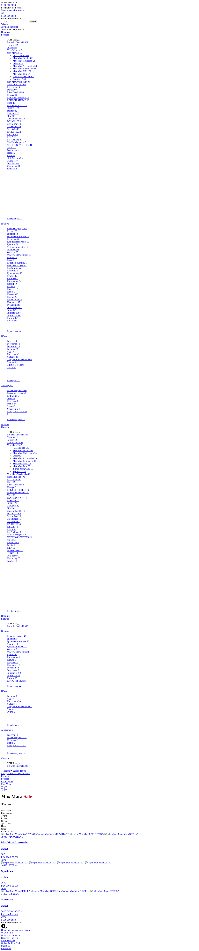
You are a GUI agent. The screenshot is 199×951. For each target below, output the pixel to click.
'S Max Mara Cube (23, 76)
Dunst (12, 89)
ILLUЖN (12, 134)
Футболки (14, 315)
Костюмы (12, 270)
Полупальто (14, 299)
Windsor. (12, 168)
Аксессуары (7, 385)
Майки (12, 284)
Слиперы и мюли (16, 365)
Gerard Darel (14, 124)
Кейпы (12, 257)
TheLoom (13, 113)
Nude (11, 103)
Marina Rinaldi (16, 84)
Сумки (12, 406)
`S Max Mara (21, 55)
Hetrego (12, 95)
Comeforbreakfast (16, 118)
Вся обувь (13, 380)
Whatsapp (15, 771)
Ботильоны (13, 346)
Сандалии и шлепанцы (19, 359)
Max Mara (14, 53)
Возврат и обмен (9, 938)
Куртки (12, 276)
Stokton (12, 110)
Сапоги (11, 362)
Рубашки (13, 305)
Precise (11, 153)
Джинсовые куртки (18, 241)
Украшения (14, 409)
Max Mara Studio (23, 58)
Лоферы (12, 357)
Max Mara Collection (25, 60)
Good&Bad (13, 129)
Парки (11, 291)
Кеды (11, 351)
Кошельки (13, 396)
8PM (10, 116)
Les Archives (14, 139)
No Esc (11, 147)
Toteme (12, 47)
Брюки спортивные (18, 236)
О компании (7, 932)
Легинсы (12, 278)
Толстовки (14, 307)
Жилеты (12, 252)
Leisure (18, 63)
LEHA (11, 137)
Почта (23, 771)
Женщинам (6, 10)
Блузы (12, 231)
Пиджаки (12, 662)
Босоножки (13, 343)
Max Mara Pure (21, 74)
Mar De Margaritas (16, 142)
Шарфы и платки (17, 411)
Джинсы (13, 244)
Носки (11, 286)
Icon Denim (14, 87)
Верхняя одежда (17, 228)
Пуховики (13, 302)
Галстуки (12, 735)
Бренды (5, 34)
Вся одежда (14, 331)
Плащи (12, 297)
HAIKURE (14, 132)
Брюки (12, 234)
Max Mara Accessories (25, 66)
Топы (11, 310)
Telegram (5, 771)
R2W (11, 155)
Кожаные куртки (17, 263)
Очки (11, 398)
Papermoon (13, 150)
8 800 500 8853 (8, 5)
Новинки (5, 32)
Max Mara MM (22, 71)
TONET (12, 160)
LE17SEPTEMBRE (18, 97)
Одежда (5, 223)
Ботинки (13, 349)
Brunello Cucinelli (17, 42)
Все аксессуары (16, 419)
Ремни (11, 403)
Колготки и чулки (17, 265)
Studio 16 (5, 946)
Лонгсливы (14, 281)
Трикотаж (14, 312)
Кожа (10, 260)
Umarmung (13, 166)
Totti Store (13, 163)
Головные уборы (17, 390)
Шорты (12, 318)
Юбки (12, 320)
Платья (12, 294)
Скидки (5, 427)
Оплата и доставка (10, 935)
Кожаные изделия (16, 393)
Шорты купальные (17, 681)
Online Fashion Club (10, 943)
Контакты (6, 948)
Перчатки (12, 401)
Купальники (14, 273)
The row (12, 45)
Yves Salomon (15, 50)
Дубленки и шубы (17, 247)
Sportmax (19, 79)
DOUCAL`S (14, 121)
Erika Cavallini (15, 92)
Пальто (12, 289)
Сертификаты (8, 940)
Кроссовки (14, 354)
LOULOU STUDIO (18, 100)
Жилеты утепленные (19, 255)
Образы (5, 424)
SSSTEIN (13, 108)
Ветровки (13, 239)
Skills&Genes (15, 158)
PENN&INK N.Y (17, 105)
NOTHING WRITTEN (19, 145)
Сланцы (12, 709)
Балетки (12, 341)
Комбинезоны (15, 268)
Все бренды (14, 218)
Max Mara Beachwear (24, 68)
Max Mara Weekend (18, 82)
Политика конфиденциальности (17, 930)
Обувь (4, 336)
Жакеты (13, 249)
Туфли (11, 367)
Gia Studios (14, 126)
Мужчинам (18, 10)
